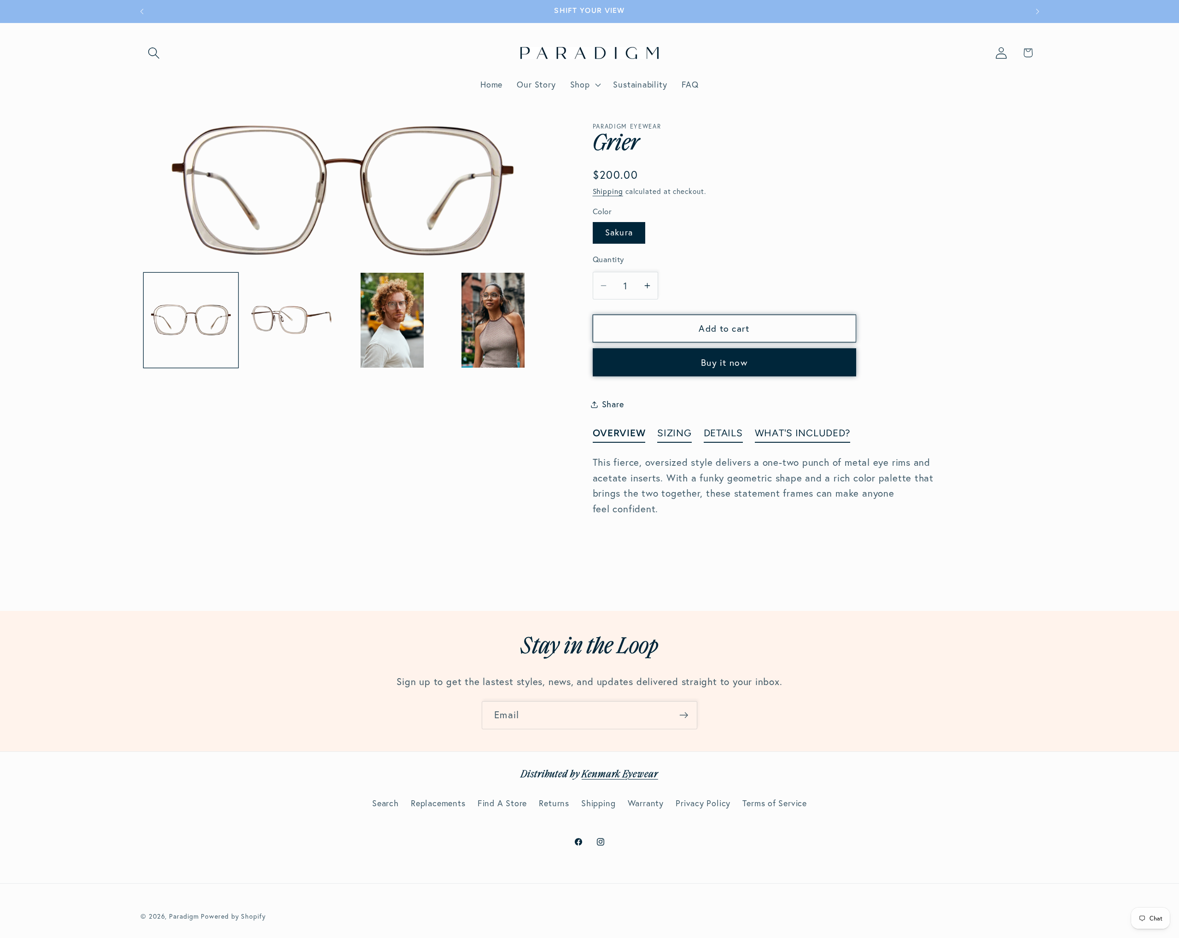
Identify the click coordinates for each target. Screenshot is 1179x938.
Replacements (438, 803)
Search (385, 803)
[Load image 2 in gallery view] (291, 320)
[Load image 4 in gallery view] (493, 320)
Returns (554, 803)
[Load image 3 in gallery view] (392, 320)
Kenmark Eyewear (620, 775)
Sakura (619, 232)
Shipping (608, 191)
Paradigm (183, 916)
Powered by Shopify (233, 916)
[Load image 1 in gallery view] (191, 320)
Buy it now (724, 362)
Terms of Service (774, 803)
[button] (153, 53)
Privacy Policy (703, 803)
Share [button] (613, 404)
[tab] (619, 435)
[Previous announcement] (142, 11)
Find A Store (502, 803)
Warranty (646, 803)
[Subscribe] (684, 715)
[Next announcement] (1037, 11)
